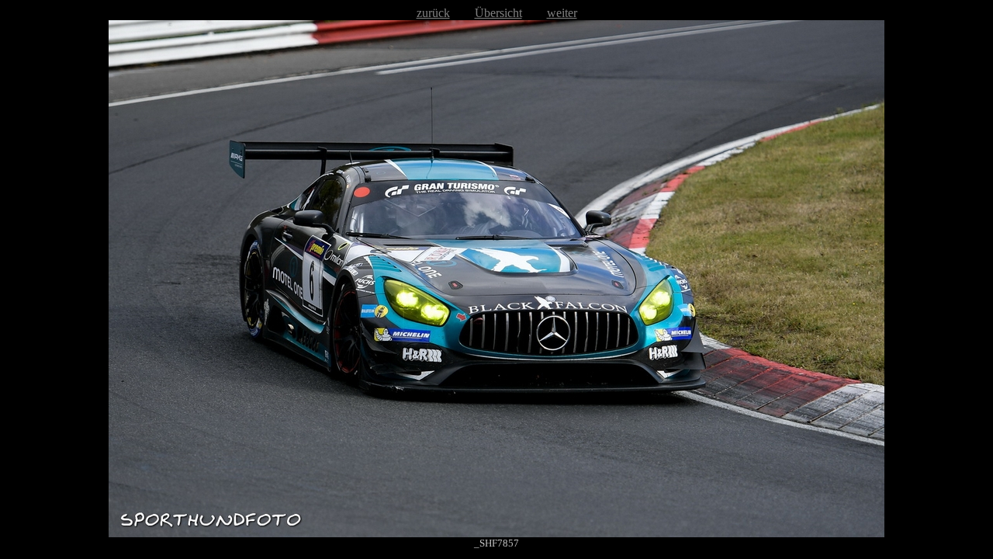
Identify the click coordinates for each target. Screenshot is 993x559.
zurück (433, 12)
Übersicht (498, 12)
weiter (562, 12)
